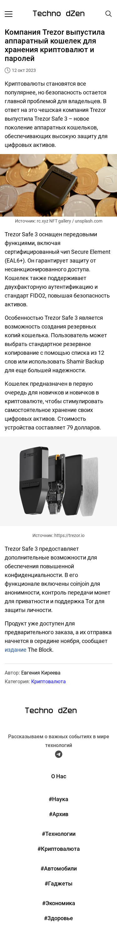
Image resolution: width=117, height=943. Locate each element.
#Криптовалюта (58, 848)
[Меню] (8, 13)
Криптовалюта (48, 682)
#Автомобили (59, 868)
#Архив (58, 814)
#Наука (58, 799)
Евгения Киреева (41, 673)
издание (16, 649)
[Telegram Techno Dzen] (58, 755)
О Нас (58, 776)
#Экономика (58, 903)
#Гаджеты (58, 883)
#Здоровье (58, 918)
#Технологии (59, 833)
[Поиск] (108, 14)
